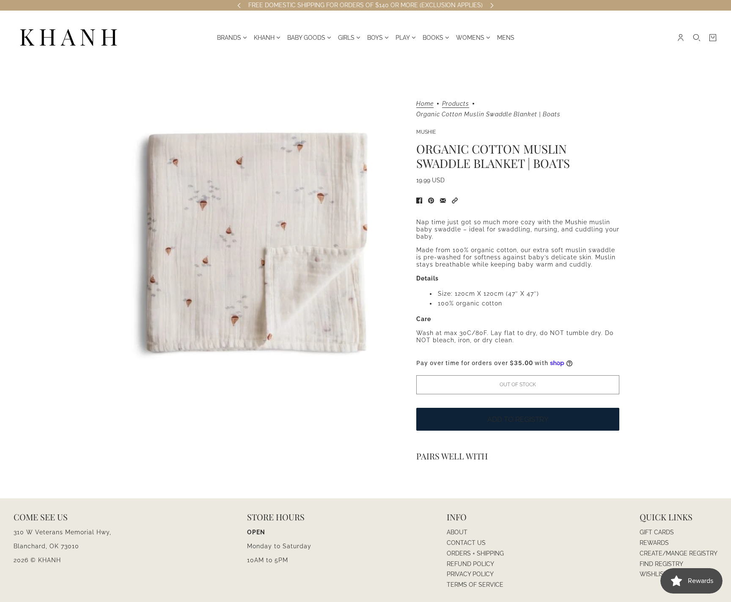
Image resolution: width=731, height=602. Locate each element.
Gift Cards (657, 532)
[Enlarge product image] (257, 241)
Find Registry (661, 564)
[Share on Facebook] (419, 200)
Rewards (654, 542)
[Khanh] (69, 38)
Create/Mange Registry (678, 553)
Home (425, 104)
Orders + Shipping (475, 553)
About (457, 532)
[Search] (696, 37)
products (455, 104)
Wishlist (654, 574)
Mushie (426, 132)
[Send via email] (443, 200)
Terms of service (475, 584)
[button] (454, 200)
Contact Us (466, 542)
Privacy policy (470, 574)
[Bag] (712, 37)
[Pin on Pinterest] (431, 200)
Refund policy (470, 564)
